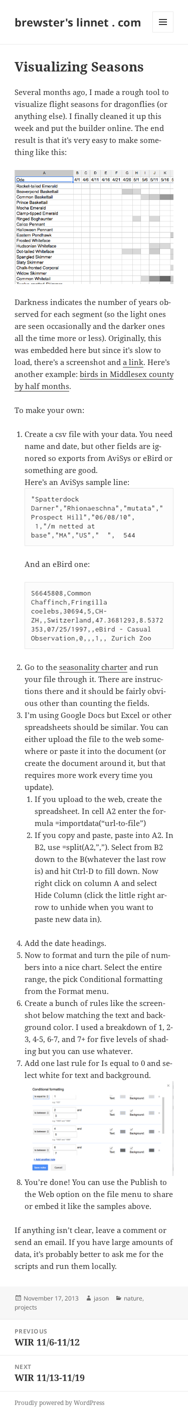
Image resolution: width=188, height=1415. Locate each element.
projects (26, 1307)
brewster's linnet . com (78, 22)
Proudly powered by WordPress (59, 1402)
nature (133, 1298)
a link (133, 362)
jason (101, 1298)
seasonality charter (93, 667)
